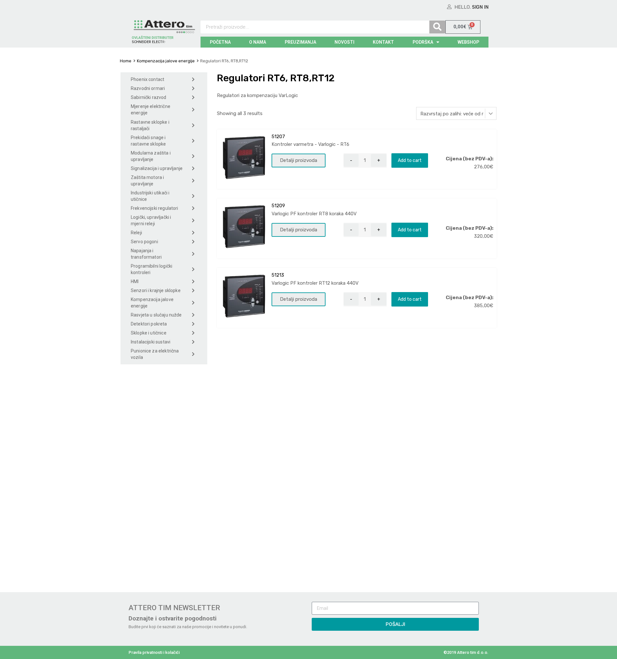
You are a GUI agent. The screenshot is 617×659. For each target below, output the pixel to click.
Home (125, 60)
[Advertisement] (164, 476)
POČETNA (220, 42)
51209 (278, 206)
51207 (278, 136)
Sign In (480, 7)
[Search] (437, 27)
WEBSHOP (468, 42)
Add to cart (410, 160)
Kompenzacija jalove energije (166, 60)
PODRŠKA (423, 42)
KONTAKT (383, 42)
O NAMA (257, 42)
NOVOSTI (344, 42)
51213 (278, 275)
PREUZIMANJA (300, 42)
